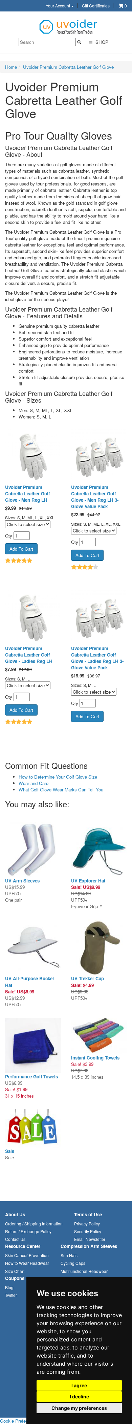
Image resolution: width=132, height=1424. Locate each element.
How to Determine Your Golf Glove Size (58, 777)
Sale (9, 1151)
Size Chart (14, 1271)
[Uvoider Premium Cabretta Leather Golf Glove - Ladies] (33, 617)
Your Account (58, 5)
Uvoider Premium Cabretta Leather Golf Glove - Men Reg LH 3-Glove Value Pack (94, 497)
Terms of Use (88, 1214)
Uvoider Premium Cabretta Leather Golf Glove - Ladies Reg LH (28, 654)
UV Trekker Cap (87, 978)
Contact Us (15, 1239)
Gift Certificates (96, 5)
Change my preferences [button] (79, 1408)
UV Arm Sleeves (22, 880)
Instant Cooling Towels (95, 1057)
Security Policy (87, 1231)
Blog (9, 1287)
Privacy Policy (87, 1223)
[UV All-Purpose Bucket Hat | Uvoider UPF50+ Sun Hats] (33, 947)
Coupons (14, 1278)
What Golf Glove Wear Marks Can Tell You (61, 789)
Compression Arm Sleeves (89, 1246)
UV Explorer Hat (88, 880)
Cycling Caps (73, 1263)
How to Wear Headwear (27, 1263)
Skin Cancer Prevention (27, 1255)
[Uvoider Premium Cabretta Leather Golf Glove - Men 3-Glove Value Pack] (99, 456)
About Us (15, 1214)
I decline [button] (79, 1396)
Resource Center (22, 1246)
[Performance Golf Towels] (33, 1045)
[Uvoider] (68, 26)
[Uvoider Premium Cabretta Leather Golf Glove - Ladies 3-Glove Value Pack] (99, 617)
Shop (101, 42)
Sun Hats (69, 1255)
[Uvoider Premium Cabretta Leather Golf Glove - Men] (33, 456)
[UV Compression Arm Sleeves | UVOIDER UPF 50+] (33, 849)
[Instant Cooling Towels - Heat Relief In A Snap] (99, 1036)
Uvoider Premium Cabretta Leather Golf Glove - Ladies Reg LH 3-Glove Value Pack (97, 658)
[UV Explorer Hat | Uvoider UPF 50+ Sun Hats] (99, 849)
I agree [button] (79, 1385)
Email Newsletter (89, 1239)
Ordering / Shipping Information (34, 1223)
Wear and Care (33, 783)
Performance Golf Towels (31, 1076)
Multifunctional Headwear (84, 1271)
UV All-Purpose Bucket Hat (29, 981)
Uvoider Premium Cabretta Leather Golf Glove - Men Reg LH (27, 493)
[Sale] (33, 1128)
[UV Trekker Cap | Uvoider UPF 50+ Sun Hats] (99, 947)
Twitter (11, 1295)
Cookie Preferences (19, 1421)
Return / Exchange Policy (28, 1231)
